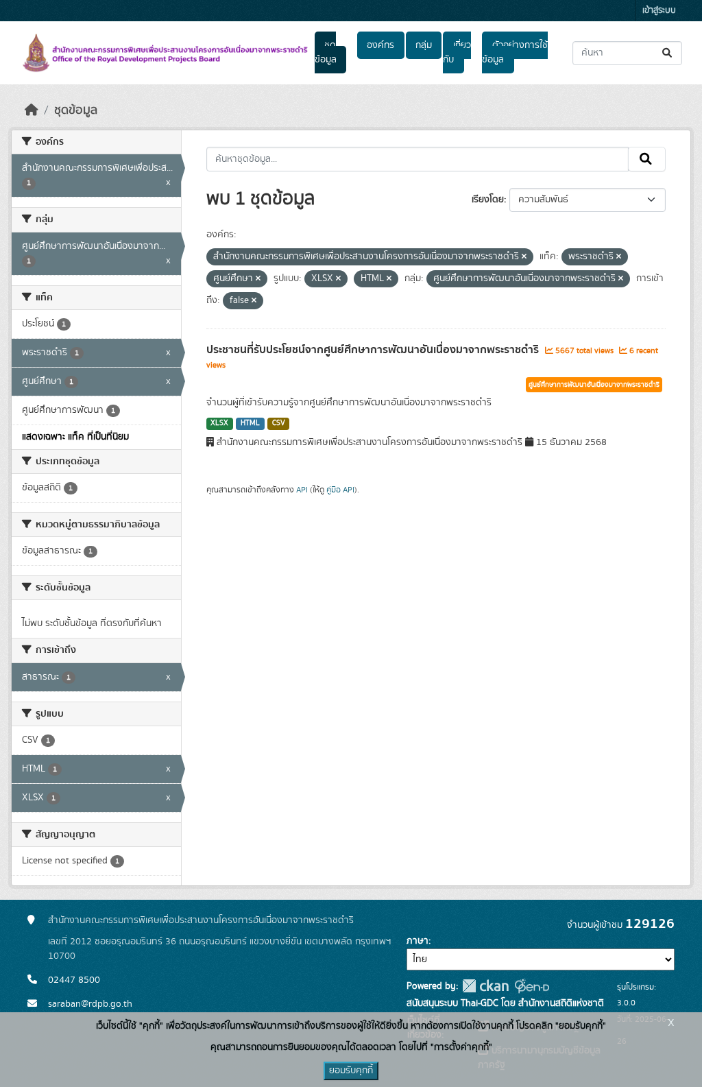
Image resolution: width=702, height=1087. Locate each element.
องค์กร (380, 45)
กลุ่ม (423, 45)
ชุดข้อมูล (326, 52)
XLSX (219, 423)
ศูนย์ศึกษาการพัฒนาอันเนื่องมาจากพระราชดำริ (594, 385)
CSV (278, 423)
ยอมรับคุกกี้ (351, 1070)
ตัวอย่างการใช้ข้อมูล (514, 52)
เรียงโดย (488, 199)
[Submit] (668, 53)
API (302, 489)
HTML (250, 423)
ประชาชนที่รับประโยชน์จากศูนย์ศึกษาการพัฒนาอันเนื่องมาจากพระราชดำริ (374, 350)
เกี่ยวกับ (456, 52)
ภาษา (417, 941)
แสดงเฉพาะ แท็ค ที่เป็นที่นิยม (75, 437)
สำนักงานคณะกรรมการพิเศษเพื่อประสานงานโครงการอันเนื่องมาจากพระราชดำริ (201, 920)
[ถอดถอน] (524, 257)
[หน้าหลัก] (31, 110)
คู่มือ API (340, 489)
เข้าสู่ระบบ (659, 10)
